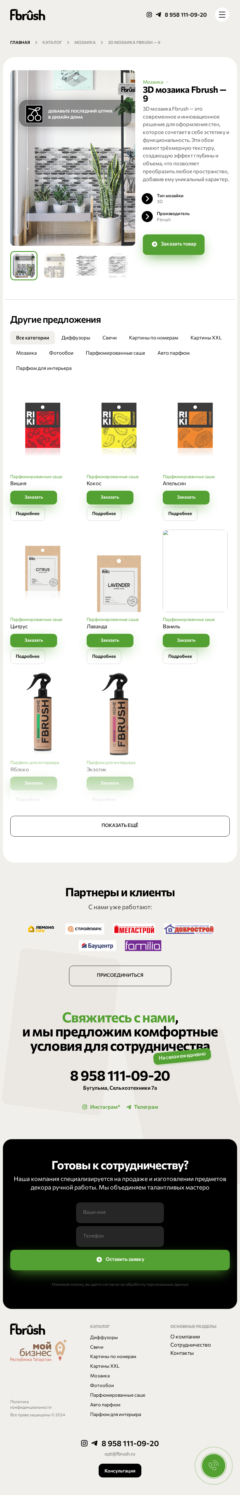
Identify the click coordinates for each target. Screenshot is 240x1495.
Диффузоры (75, 337)
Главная (20, 42)
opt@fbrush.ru (119, 1453)
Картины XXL (206, 337)
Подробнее (28, 513)
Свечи (109, 337)
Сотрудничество (190, 1344)
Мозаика (85, 42)
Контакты (182, 1353)
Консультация (120, 1470)
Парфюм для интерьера (44, 368)
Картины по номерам (153, 337)
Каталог (52, 42)
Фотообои (61, 352)
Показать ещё (120, 825)
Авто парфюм (173, 352)
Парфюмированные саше (115, 352)
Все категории (32, 337)
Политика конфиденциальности (31, 1404)
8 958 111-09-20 (186, 14)
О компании (185, 1336)
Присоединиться (120, 975)
